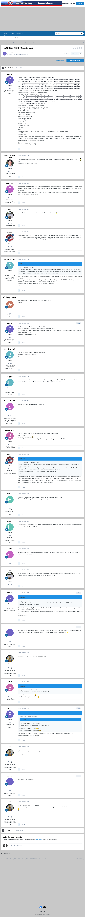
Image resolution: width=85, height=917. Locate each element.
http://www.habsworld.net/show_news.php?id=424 (31, 327)
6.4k (10, 667)
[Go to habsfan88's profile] (10, 499)
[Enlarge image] (80, 159)
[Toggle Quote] (20, 263)
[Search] (82, 33)
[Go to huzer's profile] (10, 215)
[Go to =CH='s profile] (10, 554)
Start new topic (60, 60)
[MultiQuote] (19, 149)
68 (10, 313)
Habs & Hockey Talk (22, 54)
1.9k (10, 415)
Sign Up (80, 3)
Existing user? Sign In (68, 3)
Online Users (24, 37)
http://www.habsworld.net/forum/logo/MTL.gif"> (42, 77)
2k (10, 508)
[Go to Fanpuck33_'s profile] (10, 189)
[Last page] (13, 68)
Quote (23, 149)
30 (10, 563)
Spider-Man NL (9, 401)
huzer (9, 209)
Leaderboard (20, 33)
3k (10, 88)
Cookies (42, 911)
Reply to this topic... (17, 845)
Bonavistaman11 (10, 259)
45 (10, 391)
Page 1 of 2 (19, 67)
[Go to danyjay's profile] (10, 382)
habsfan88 (10, 494)
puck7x (11, 52)
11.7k (10, 171)
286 (10, 274)
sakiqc (9, 232)
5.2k (10, 246)
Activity (12, 33)
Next (9, 67)
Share (67, 53)
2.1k (10, 197)
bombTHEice (9, 430)
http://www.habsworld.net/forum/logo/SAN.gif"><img (38, 96)
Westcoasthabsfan (9, 298)
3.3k (10, 223)
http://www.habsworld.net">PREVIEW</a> (34, 103)
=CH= (9, 549)
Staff (16, 37)
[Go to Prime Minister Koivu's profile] (10, 163)
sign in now (39, 839)
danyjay (10, 376)
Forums (3, 37)
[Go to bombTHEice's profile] (10, 436)
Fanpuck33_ (9, 183)
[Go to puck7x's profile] (5, 54)
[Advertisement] (42, 19)
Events (10, 37)
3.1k (10, 444)
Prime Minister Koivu (9, 156)
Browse (5, 33)
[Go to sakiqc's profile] (10, 237)
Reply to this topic (75, 60)
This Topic (75, 33)
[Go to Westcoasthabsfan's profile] (10, 304)
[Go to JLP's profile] (10, 658)
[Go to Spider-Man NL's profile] (10, 406)
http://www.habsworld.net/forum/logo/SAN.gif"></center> (40, 101)
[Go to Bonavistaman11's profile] (10, 265)
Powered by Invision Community (42, 914)
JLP (9, 653)
